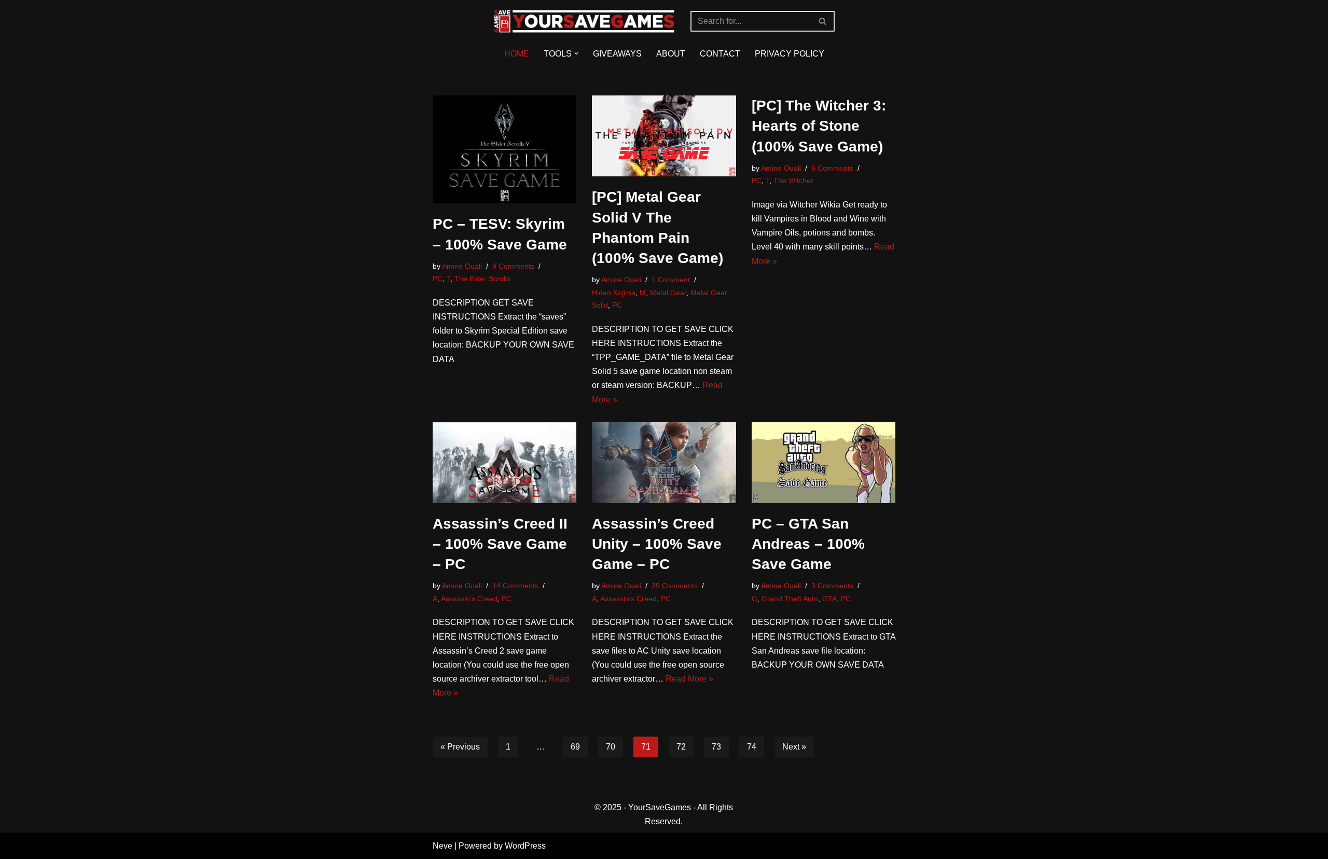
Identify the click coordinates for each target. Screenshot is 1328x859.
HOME (516, 53)
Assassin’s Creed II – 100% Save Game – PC (500, 544)
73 (716, 746)
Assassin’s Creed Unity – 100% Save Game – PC (657, 544)
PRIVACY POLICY (789, 53)
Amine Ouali (462, 266)
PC (437, 278)
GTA (829, 598)
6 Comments (832, 168)
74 (751, 746)
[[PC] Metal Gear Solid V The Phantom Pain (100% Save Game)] (664, 135)
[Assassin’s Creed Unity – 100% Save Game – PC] (664, 462)
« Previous (460, 746)
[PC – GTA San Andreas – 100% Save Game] (824, 462)
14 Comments (515, 585)
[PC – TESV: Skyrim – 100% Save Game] (505, 149)
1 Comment (671, 279)
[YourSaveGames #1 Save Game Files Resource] (584, 21)
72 (681, 746)
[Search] (823, 21)
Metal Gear (668, 292)
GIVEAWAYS (617, 53)
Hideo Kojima (613, 292)
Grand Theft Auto (790, 598)
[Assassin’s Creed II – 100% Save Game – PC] (505, 462)
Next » (794, 746)
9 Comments (513, 266)
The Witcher (793, 180)
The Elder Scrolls (482, 278)
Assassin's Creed (469, 598)
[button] (576, 53)
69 (575, 746)
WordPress (525, 845)
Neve (442, 845)
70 (610, 746)
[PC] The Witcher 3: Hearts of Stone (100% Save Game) (819, 126)
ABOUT (670, 53)
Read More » (689, 678)
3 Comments (832, 585)
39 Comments (675, 585)
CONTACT (720, 53)
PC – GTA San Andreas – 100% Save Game (808, 544)
